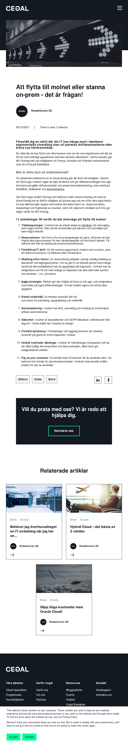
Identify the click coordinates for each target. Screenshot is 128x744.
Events (70, 695)
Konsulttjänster (15, 699)
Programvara (13, 695)
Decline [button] (29, 737)
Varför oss (42, 690)
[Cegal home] (17, 8)
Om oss (40, 695)
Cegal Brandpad (75, 704)
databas (87, 225)
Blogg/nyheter (74, 690)
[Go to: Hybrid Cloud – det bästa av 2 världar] (94, 521)
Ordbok (70, 699)
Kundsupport (103, 690)
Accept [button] (13, 737)
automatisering (55, 189)
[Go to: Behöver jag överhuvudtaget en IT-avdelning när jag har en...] (34, 521)
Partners (41, 699)
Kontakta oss (64, 431)
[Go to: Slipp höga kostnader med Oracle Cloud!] (64, 600)
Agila (24, 282)
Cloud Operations (16, 690)
